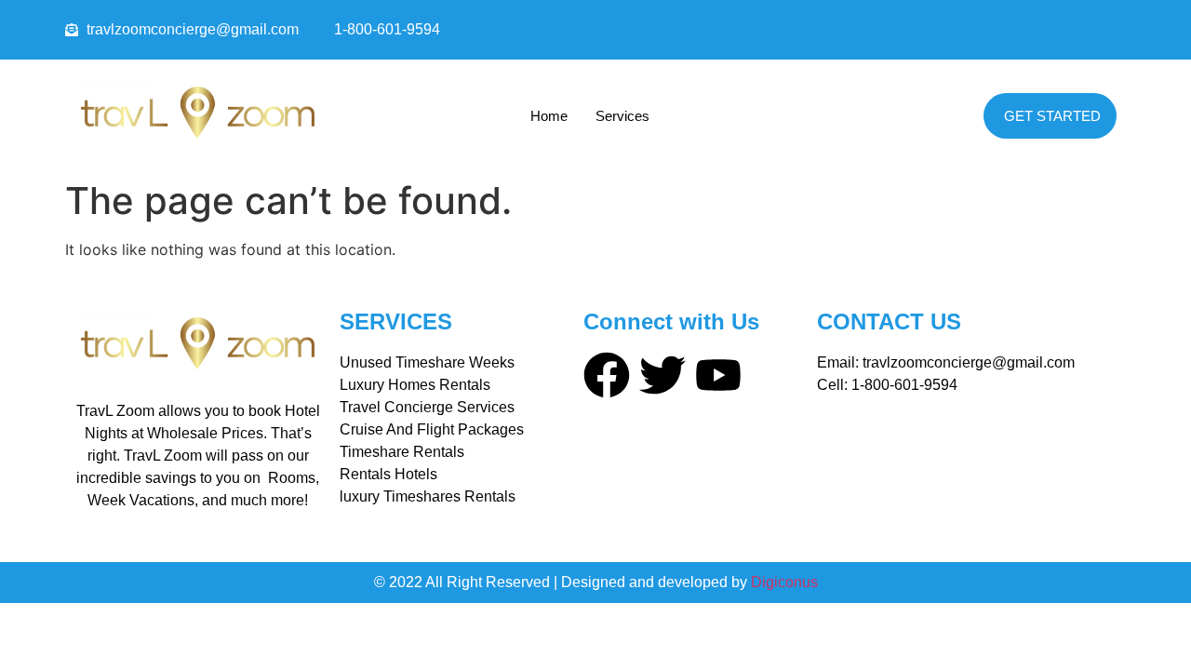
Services (622, 116)
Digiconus (784, 582)
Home (549, 116)
